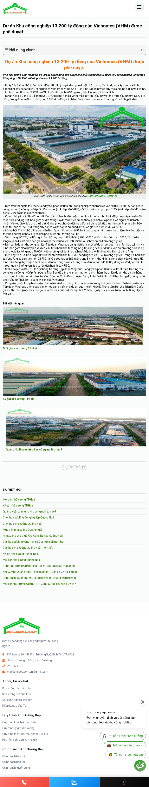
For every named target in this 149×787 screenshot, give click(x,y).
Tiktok (124, 782)
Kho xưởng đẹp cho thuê (17, 694)
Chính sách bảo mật (14, 756)
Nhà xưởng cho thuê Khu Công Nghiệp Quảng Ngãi (33, 535)
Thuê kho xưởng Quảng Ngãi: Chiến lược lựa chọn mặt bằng (39, 565)
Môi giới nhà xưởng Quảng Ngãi (22, 559)
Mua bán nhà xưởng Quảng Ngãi (22, 529)
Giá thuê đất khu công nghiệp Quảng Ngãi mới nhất (33, 541)
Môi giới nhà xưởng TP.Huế (20, 348)
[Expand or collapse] (141, 50)
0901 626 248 (15, 665)
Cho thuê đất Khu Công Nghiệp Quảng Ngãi (29, 517)
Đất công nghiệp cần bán (17, 699)
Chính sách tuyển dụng (16, 767)
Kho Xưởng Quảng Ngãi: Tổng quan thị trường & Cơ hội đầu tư (40, 571)
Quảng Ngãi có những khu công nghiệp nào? (34, 449)
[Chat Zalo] (74, 782)
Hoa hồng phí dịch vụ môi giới (19, 739)
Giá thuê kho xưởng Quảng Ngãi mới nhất (28, 547)
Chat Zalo (74, 782)
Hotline (24, 782)
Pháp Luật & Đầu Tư (14, 705)
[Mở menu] (139, 7)
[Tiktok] (124, 782)
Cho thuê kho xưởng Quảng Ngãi (22, 523)
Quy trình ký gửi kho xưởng (18, 728)
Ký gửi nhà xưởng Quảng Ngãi (21, 553)
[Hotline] (25, 782)
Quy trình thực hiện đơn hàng (19, 722)
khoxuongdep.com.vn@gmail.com (27, 671)
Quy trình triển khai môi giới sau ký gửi (25, 733)
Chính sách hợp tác (13, 761)
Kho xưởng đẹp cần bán (16, 688)
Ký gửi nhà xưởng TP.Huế (18, 398)
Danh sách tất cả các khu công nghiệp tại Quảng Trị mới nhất (39, 577)
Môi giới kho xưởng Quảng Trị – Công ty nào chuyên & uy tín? (39, 583)
